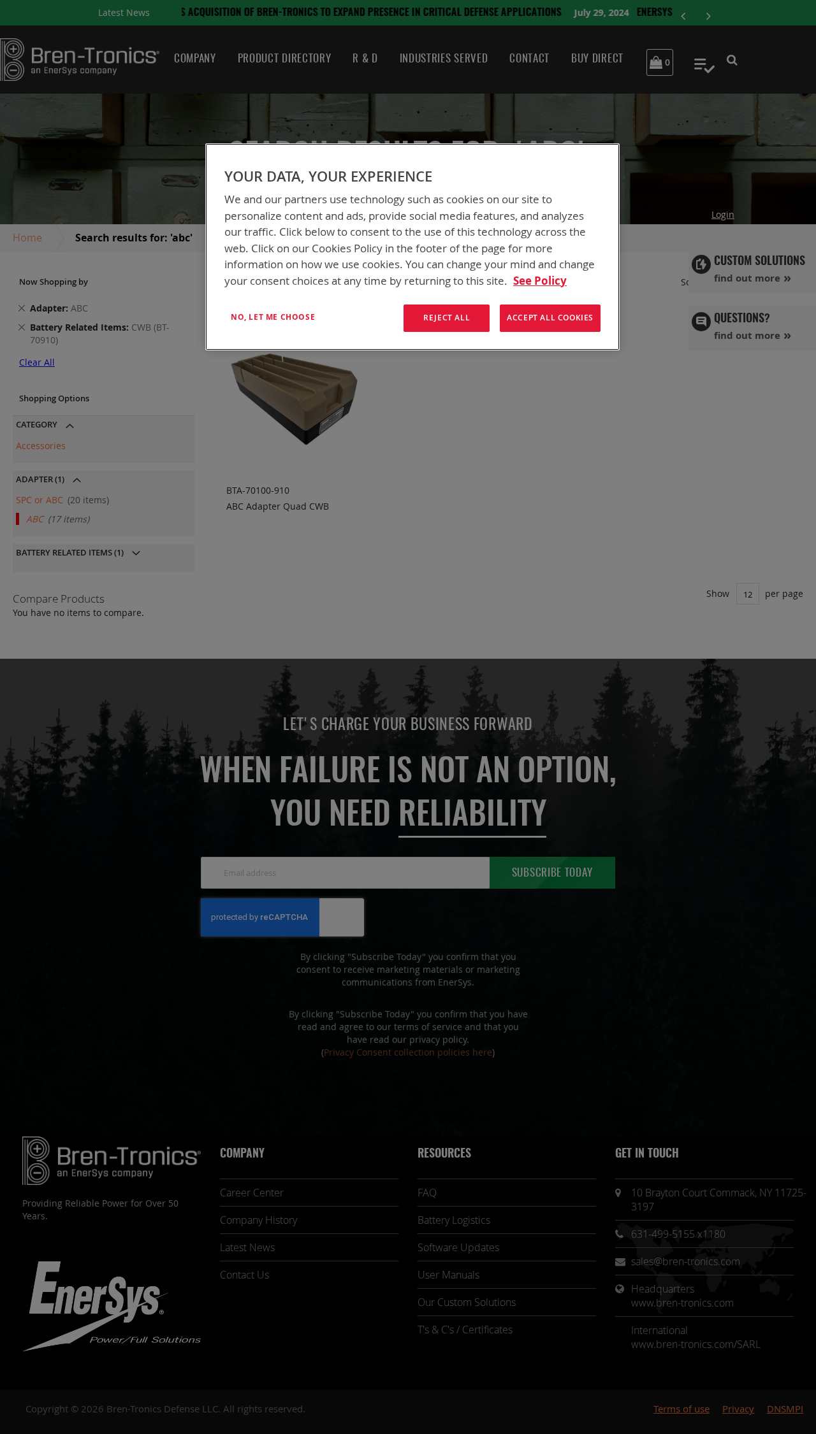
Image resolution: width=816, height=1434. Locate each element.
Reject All (446, 317)
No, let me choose (273, 317)
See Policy (540, 280)
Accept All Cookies (550, 317)
